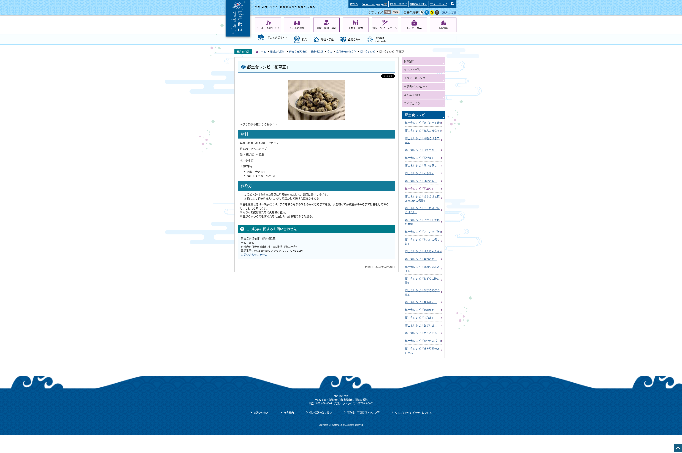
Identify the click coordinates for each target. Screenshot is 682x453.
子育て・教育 (355, 28)
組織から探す (418, 4)
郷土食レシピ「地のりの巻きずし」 (422, 269)
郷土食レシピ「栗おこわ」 (421, 259)
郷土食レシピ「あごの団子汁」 (423, 122)
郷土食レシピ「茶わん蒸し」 (422, 165)
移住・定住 (327, 39)
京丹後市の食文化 (346, 51)
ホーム (262, 51)
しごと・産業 (414, 28)
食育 (329, 51)
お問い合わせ (398, 4)
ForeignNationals (380, 39)
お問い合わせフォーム (254, 254)
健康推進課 (317, 51)
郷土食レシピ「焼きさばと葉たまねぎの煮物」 (422, 198)
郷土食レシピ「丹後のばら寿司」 (422, 140)
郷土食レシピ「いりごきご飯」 (423, 232)
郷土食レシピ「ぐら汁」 (419, 173)
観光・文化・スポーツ (384, 28)
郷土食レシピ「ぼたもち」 (421, 150)
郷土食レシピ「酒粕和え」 (421, 310)
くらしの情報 (297, 28)
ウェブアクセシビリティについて (413, 412)
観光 (304, 39)
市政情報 (443, 28)
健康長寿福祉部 (298, 51)
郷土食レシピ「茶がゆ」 (419, 158)
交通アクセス (261, 412)
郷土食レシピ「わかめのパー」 (423, 341)
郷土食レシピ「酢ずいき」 (421, 325)
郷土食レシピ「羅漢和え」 (421, 302)
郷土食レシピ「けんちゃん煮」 (423, 251)
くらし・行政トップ (268, 28)
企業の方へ (354, 39)
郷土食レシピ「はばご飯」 (421, 181)
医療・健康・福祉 (326, 28)
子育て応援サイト (277, 37)
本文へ (354, 4)
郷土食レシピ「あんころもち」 (423, 130)
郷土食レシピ (367, 51)
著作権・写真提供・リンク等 (363, 412)
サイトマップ (438, 4)
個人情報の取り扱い (320, 412)
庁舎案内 (289, 412)
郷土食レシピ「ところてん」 (422, 333)
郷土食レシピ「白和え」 (419, 317)
